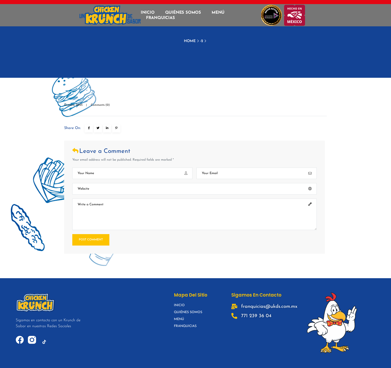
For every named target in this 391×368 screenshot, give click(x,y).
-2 (201, 41)
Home (190, 41)
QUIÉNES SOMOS (183, 13)
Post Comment (91, 239)
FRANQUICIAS (160, 18)
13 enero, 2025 (73, 105)
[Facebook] (20, 340)
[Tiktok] (44, 342)
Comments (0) (100, 105)
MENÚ (218, 13)
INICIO (148, 13)
